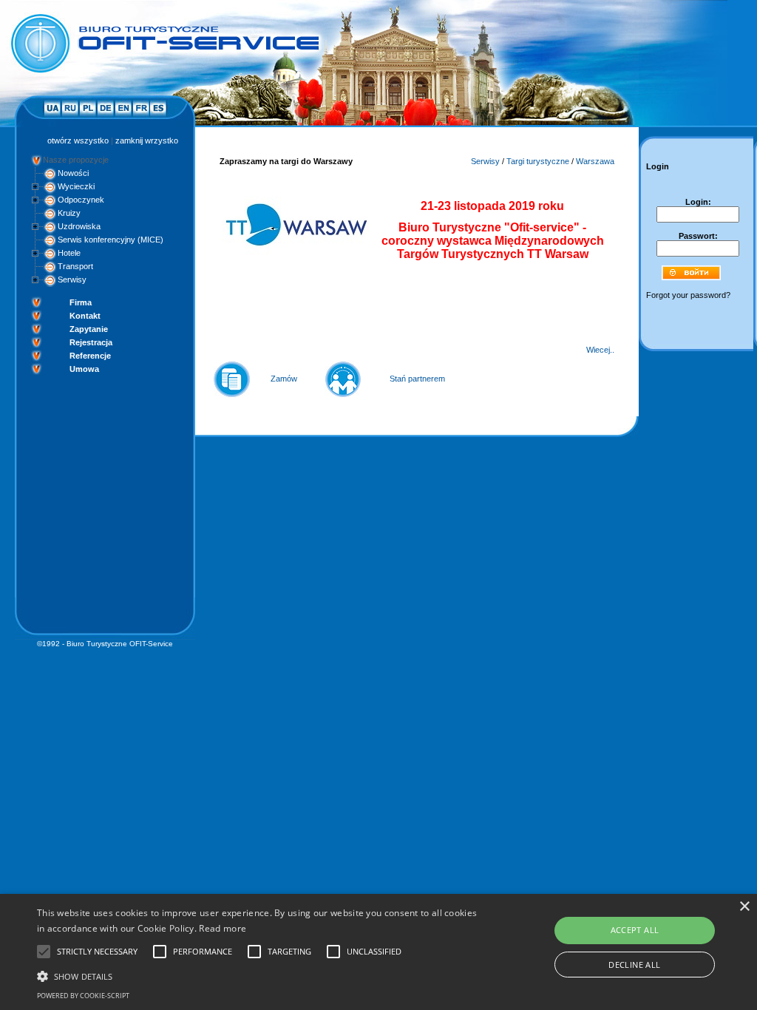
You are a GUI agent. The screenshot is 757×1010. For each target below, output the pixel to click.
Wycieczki (76, 186)
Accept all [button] (635, 929)
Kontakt (85, 315)
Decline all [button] (634, 964)
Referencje (90, 355)
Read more (222, 928)
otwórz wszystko (78, 140)
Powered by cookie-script (83, 995)
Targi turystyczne (537, 161)
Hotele (69, 252)
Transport (75, 266)
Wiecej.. (600, 349)
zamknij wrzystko (146, 140)
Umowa (84, 369)
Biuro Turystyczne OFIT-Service (120, 644)
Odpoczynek (81, 199)
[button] (259, 975)
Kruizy (69, 213)
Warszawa (595, 161)
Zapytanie (88, 329)
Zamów (284, 378)
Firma (80, 302)
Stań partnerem (417, 378)
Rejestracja (90, 342)
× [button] (744, 906)
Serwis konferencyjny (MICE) (110, 239)
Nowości (73, 173)
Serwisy (72, 279)
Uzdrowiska (79, 226)
